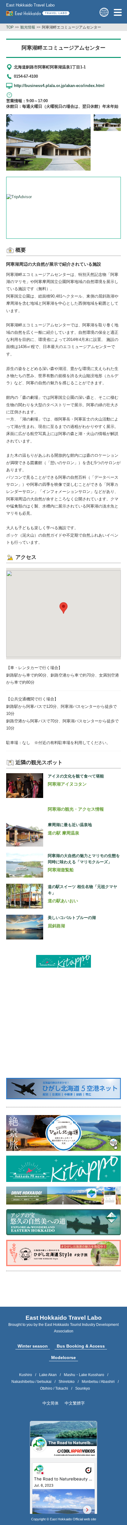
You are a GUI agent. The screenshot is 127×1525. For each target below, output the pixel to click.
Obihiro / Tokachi (54, 1388)
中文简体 (51, 1403)
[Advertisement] (63, 1011)
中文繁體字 (75, 1403)
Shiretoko (67, 1381)
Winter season (33, 1346)
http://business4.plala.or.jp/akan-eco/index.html (59, 85)
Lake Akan (48, 1375)
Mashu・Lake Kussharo (84, 1375)
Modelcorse (63, 1357)
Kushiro (25, 1375)
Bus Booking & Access (81, 1346)
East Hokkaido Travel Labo (30, 5)
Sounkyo (82, 1388)
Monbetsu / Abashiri (98, 1381)
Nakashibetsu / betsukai (31, 1381)
